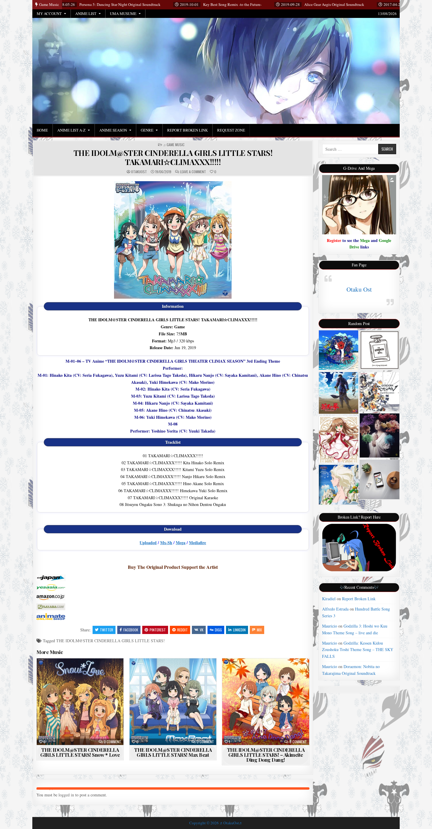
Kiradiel (329, 598)
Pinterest (158, 629)
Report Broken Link (187, 130)
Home (42, 130)
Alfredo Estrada (335, 609)
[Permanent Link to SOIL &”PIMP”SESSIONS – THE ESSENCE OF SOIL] (379, 350)
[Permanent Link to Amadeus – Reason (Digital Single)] (379, 479)
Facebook (130, 629)
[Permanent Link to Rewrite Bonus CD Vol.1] (339, 439)
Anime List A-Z (71, 130)
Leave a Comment (193, 172)
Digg (218, 629)
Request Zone (231, 130)
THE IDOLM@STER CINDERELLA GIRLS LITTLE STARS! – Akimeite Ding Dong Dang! (266, 754)
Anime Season (113, 130)
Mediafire (197, 542)
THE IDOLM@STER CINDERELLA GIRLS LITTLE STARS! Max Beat (173, 752)
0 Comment (112, 742)
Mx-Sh (166, 542)
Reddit (182, 629)
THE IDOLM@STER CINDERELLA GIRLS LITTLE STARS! (110, 640)
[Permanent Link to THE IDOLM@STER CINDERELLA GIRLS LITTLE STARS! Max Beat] (173, 701)
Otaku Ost (359, 289)
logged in (66, 795)
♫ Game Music (174, 145)
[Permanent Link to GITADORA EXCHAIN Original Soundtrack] (379, 391)
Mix (259, 629)
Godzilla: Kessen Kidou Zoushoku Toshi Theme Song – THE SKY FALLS (357, 649)
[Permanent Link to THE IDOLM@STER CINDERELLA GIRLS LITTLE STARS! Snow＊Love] (80, 701)
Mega (180, 542)
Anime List (85, 13)
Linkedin (239, 629)
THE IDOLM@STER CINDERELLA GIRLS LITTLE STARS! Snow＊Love (80, 752)
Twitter (106, 629)
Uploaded (148, 542)
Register (334, 240)
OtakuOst (139, 172)
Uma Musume (123, 13)
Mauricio (329, 626)
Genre (147, 130)
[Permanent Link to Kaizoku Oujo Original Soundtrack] (339, 485)
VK (201, 629)
